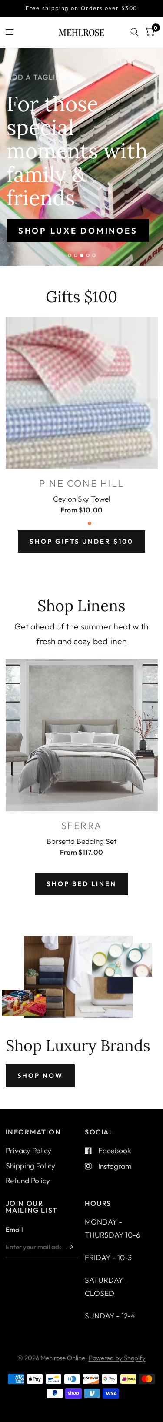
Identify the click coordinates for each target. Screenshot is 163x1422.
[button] (78, 230)
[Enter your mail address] (69, 1247)
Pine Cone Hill (81, 483)
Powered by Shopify (117, 1358)
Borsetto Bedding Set (81, 840)
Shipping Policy (30, 1165)
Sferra (81, 826)
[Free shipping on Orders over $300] (82, 8)
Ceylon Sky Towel (81, 498)
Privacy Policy (28, 1150)
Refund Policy (28, 1180)
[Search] (134, 32)
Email (14, 1229)
